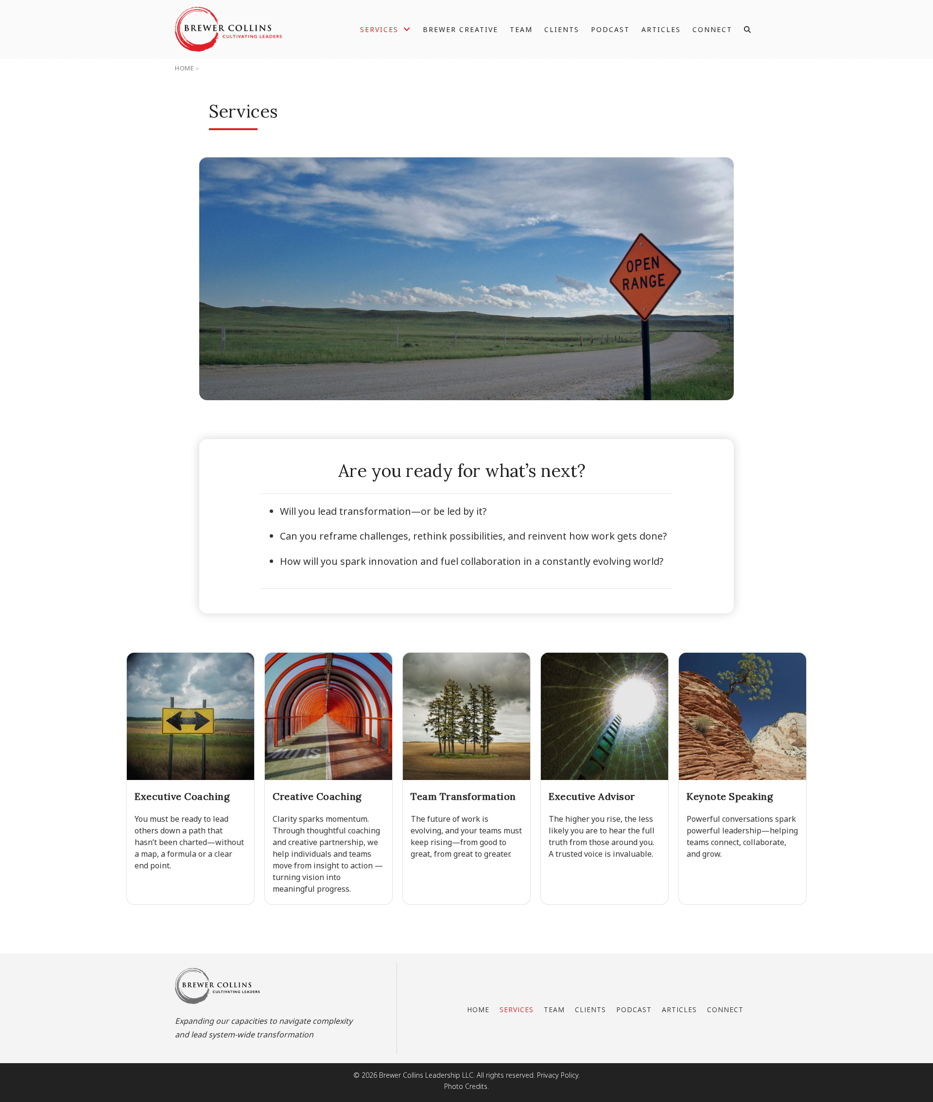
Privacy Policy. (558, 1075)
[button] (748, 29)
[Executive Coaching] (190, 778)
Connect (725, 1009)
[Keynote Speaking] (742, 778)
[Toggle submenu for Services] (406, 29)
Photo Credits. (466, 1086)
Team (554, 1009)
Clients (590, 1009)
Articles (679, 1009)
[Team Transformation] (466, 778)
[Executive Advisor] (604, 778)
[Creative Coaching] (328, 778)
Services (517, 1009)
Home (184, 68)
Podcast (634, 1009)
